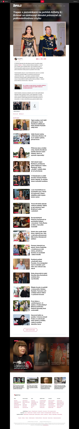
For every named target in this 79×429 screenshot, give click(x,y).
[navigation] (1, 1)
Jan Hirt (24, 403)
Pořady (40, 5)
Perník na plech (42, 407)
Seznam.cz (75, 1)
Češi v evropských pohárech (52, 411)
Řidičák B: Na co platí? (60, 404)
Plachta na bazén (30, 412)
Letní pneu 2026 (59, 400)
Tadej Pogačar (25, 404)
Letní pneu (42, 414)
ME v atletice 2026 (34, 404)
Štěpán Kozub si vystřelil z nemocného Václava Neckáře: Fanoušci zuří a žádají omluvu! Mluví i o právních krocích (39, 290)
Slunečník (38, 412)
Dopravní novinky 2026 (60, 403)
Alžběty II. (20, 65)
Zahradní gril (54, 412)
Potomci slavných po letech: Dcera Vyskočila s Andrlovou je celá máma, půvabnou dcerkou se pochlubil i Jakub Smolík (38, 250)
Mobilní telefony (26, 414)
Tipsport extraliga (33, 403)
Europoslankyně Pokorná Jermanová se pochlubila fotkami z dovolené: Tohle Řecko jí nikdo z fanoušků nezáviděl (39, 222)
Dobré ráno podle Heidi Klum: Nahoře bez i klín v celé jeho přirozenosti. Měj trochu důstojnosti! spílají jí (39, 235)
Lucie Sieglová (19, 58)
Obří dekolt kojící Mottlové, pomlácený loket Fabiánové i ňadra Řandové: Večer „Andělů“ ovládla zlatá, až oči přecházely (38, 166)
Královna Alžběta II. (17, 111)
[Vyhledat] (42, 1)
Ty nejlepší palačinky (43, 400)
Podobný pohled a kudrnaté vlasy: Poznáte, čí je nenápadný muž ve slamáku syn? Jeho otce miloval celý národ (39, 264)
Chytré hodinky (54, 414)
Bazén (26, 412)
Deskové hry (46, 414)
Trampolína (35, 412)
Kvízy (53, 5)
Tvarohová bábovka (43, 404)
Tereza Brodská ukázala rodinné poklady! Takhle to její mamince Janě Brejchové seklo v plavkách (39, 207)
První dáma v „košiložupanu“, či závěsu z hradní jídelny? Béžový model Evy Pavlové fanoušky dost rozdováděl (39, 305)
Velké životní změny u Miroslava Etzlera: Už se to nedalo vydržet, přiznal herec (38, 136)
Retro (49, 5)
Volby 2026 (15, 400)
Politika (35, 5)
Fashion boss (59, 5)
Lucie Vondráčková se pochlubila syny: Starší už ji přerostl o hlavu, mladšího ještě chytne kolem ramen (38, 193)
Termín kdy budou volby (17, 404)
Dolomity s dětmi (50, 407)
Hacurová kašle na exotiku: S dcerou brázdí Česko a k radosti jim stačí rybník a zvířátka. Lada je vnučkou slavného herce (39, 319)
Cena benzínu (45, 411)
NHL (32, 407)
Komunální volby (16, 407)
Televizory (50, 414)
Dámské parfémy (37, 414)
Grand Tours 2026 (25, 407)
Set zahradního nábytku (47, 412)
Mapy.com (29, 411)
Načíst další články (30, 329)
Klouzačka (42, 412)
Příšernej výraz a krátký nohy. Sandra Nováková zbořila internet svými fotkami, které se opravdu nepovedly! (39, 151)
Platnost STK (59, 407)
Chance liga (33, 400)
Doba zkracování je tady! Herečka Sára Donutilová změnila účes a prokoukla (39, 276)
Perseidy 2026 (40, 411)
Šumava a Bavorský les (51, 403)
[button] (39, 39)
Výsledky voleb (16, 403)
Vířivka (57, 412)
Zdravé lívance (42, 403)
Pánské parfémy (59, 414)
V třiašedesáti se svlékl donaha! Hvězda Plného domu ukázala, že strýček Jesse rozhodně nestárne (39, 178)
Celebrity (29, 5)
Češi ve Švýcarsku (51, 404)
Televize (45, 5)
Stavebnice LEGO (31, 414)
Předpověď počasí (34, 411)
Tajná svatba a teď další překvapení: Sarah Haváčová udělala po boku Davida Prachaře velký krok (38, 123)
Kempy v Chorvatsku (51, 400)
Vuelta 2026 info (25, 400)
